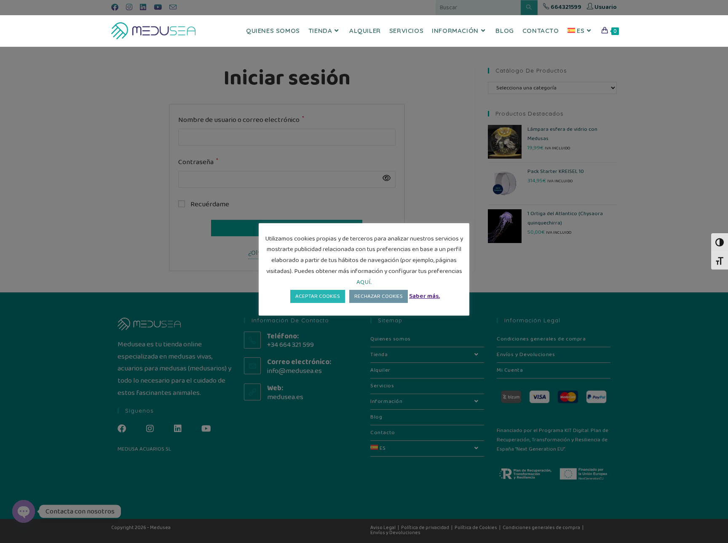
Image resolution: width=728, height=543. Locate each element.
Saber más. (424, 296)
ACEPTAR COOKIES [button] (317, 296)
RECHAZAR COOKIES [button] (378, 296)
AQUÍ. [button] (364, 282)
